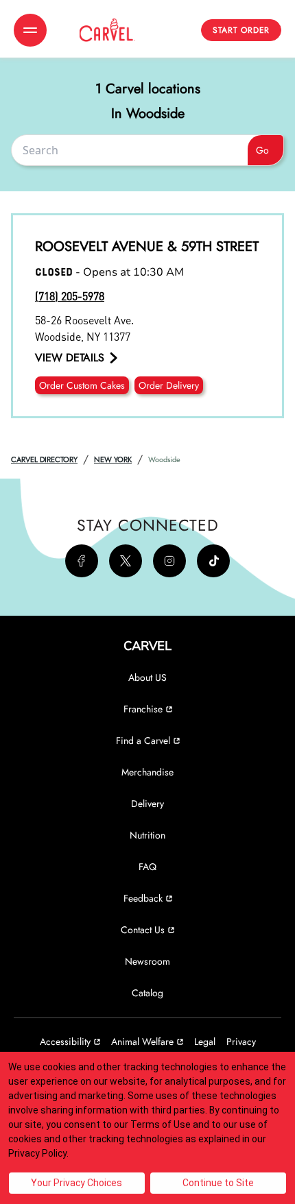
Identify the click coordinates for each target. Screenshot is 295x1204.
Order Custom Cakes (82, 385)
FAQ (147, 867)
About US (147, 677)
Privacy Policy (37, 1153)
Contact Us (143, 930)
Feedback (143, 898)
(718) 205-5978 (69, 296)
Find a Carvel (143, 740)
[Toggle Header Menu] (30, 30)
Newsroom (147, 961)
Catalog (147, 993)
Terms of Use (160, 1124)
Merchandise (147, 772)
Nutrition (147, 835)
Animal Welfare (142, 1041)
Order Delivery (169, 385)
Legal (204, 1041)
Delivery (147, 803)
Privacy (241, 1041)
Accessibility (65, 1041)
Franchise (143, 709)
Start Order (241, 30)
